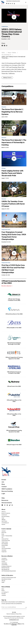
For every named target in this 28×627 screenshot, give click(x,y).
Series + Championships (7, 535)
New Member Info (5, 569)
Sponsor (3, 524)
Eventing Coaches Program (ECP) (9, 577)
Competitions (5, 26)
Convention (4, 558)
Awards (3, 546)
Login (3, 493)
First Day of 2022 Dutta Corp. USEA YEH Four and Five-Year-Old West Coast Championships (13, 268)
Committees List (5, 522)
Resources (5, 500)
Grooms (3, 561)
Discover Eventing (7, 491)
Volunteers (4, 550)
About (3, 509)
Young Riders (4, 564)
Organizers (4, 551)
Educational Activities (6, 579)
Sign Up (4, 600)
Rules (3, 534)
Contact (4, 486)
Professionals (4, 559)
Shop (3, 484)
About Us (3, 511)
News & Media (6, 586)
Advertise (4, 595)
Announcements (7, 502)
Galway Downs (7, 77)
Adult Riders (4, 563)
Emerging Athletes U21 (6, 566)
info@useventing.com (14, 619)
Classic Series (5, 542)
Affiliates (3, 519)
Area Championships (6, 548)
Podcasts (4, 593)
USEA (3, 52)
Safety (3, 582)
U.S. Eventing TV (6, 54)
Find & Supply (15, 622)
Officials (3, 168)
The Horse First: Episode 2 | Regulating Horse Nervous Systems (12, 112)
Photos (3, 590)
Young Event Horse (6, 229)
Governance (4, 514)
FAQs (3, 498)
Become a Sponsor (7, 285)
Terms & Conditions (10, 613)
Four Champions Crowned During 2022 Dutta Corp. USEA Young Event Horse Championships (14, 235)
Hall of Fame (4, 521)
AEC (2, 537)
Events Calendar (6, 528)
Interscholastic (5, 545)
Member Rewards (5, 567)
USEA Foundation (7, 489)
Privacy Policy (19, 613)
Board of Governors (6, 513)
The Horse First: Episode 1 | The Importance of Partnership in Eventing (14, 142)
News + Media (12, 52)
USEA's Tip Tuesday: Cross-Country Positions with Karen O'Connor (13, 204)
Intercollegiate (5, 543)
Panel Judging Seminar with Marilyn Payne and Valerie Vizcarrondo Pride (12, 173)
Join (3, 482)
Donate (4, 479)
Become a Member (7, 556)
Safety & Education (7, 575)
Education (4, 106)
